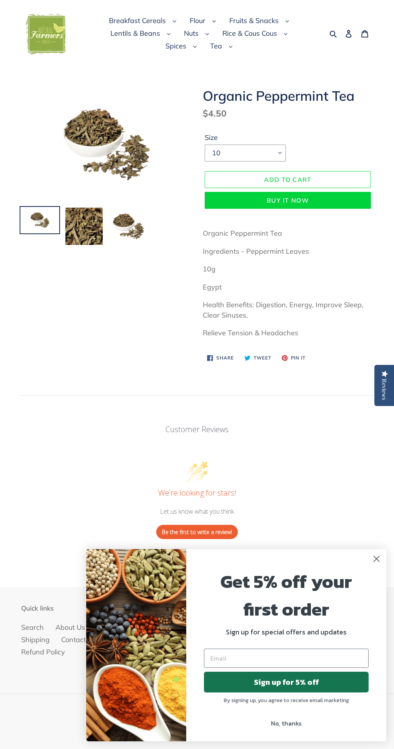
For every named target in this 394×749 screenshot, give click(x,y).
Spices (175, 46)
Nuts (191, 33)
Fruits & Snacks (254, 20)
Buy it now (288, 200)
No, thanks (286, 723)
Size (211, 137)
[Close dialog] (376, 559)
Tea (216, 46)
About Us (70, 627)
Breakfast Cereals (137, 20)
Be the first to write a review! (197, 532)
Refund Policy (43, 651)
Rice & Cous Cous (249, 33)
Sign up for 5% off (286, 682)
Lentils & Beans (135, 33)
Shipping (35, 639)
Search (32, 627)
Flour (197, 20)
